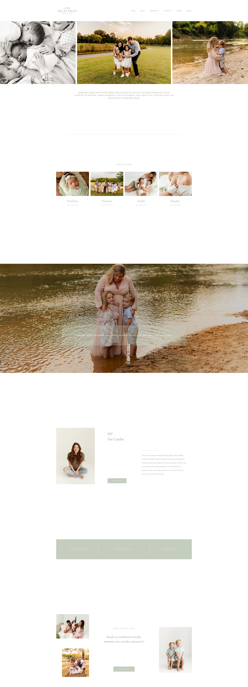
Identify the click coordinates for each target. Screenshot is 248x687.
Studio (141, 201)
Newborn (72, 201)
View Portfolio (78, 549)
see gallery (73, 205)
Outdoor (107, 201)
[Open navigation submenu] (158, 10)
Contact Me (169, 549)
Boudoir (175, 201)
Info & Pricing (124, 549)
